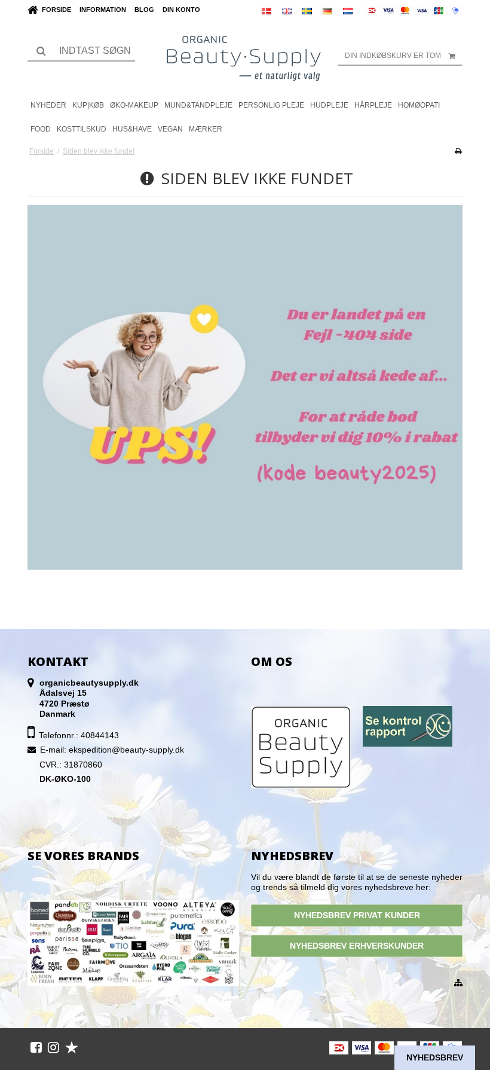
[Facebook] (36, 1047)
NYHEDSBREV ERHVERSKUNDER (357, 945)
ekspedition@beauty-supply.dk (126, 749)
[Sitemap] (458, 983)
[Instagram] (53, 1047)
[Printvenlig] (458, 151)
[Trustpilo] (71, 1047)
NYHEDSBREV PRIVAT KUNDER (357, 915)
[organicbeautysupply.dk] (245, 57)
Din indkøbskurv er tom (393, 55)
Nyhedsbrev (434, 1057)
